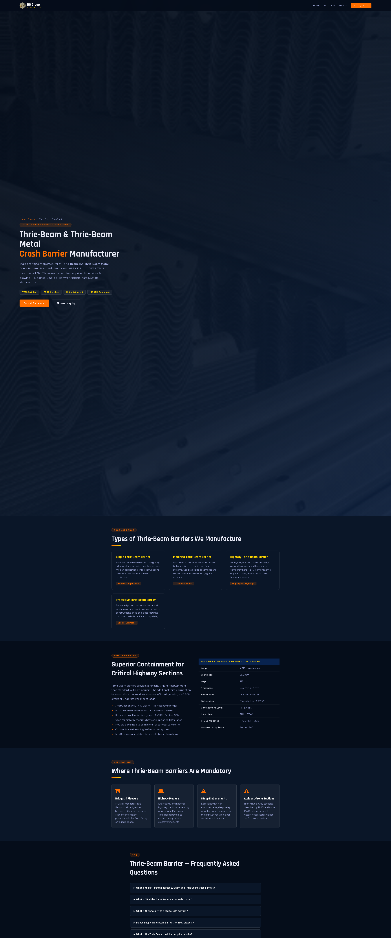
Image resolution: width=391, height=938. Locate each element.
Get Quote (361, 5)
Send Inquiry (67, 303)
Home (316, 5)
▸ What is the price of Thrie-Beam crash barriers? (161, 911)
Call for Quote (36, 303)
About (342, 5)
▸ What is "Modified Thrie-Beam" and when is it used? (163, 899)
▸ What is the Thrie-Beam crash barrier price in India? (163, 934)
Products (32, 219)
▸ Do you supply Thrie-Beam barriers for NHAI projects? (164, 922)
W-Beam (329, 5)
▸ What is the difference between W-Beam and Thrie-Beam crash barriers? (174, 888)
